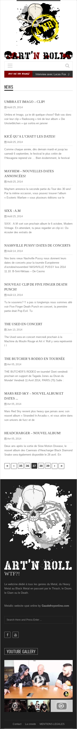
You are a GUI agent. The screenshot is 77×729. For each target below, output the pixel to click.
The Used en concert (23, 324)
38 (41, 465)
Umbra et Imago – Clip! (24, 101)
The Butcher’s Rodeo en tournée (34, 358)
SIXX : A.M (12, 210)
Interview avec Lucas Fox (51, 74)
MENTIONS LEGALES (52, 724)
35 (20, 465)
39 (47, 465)
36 (27, 465)
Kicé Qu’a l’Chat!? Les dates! (29, 136)
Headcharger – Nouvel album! (32, 433)
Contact (17, 724)
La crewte (30, 724)
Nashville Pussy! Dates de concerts (37, 245)
